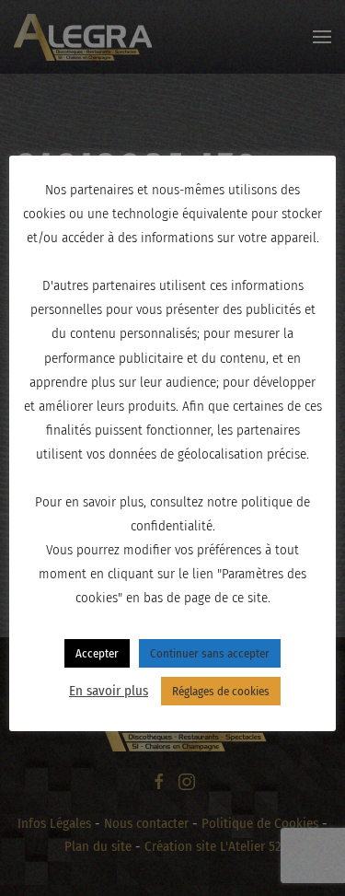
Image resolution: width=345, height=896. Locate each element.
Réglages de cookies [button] (221, 691)
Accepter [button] (97, 653)
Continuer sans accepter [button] (210, 653)
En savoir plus (108, 690)
